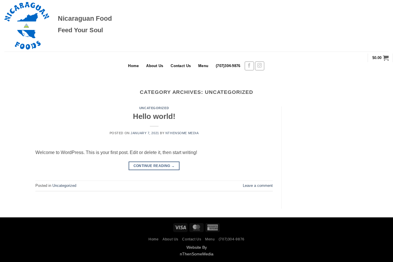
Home (133, 66)
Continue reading (154, 166)
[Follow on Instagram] (259, 66)
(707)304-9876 (228, 66)
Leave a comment (258, 185)
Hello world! (154, 116)
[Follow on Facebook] (249, 66)
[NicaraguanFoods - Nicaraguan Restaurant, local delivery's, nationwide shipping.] (26, 26)
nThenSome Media (182, 133)
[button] (380, 58)
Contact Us (181, 66)
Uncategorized (154, 108)
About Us (154, 66)
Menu (203, 66)
